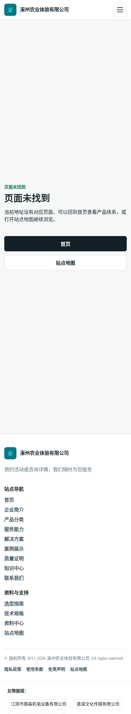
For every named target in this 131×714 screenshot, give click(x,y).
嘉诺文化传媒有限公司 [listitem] (98, 704)
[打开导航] (120, 9)
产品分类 (14, 519)
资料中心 (14, 623)
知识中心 (14, 568)
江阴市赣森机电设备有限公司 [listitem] (38, 704)
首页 (65, 244)
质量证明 (14, 558)
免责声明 (56, 669)
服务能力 (14, 529)
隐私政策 (12, 669)
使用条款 (34, 669)
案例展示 (14, 548)
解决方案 (14, 539)
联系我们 (14, 578)
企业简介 (14, 509)
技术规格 (14, 613)
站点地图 (65, 263)
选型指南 (14, 603)
